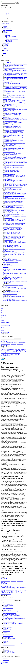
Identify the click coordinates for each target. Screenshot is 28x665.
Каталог (5, 27)
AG (1, 317)
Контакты (5, 32)
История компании (11, 36)
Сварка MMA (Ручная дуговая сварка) (12, 62)
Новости (5, 45)
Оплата (5, 31)
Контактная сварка (8, 206)
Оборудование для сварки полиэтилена (13, 205)
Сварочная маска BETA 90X (10, 294)
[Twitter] (3, 359)
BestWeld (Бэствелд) (5, 322)
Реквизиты (9, 40)
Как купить (9, 41)
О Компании (6, 35)
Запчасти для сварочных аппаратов (12, 227)
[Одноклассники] (4, 359)
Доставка (5, 44)
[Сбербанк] (6, 650)
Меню (4, 53)
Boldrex (2, 327)
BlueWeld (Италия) (5, 325)
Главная (5, 26)
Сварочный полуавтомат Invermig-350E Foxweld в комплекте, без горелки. (15, 301)
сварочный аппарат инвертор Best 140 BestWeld (15, 288)
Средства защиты (7, 188)
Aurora (2, 320)
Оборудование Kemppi (9, 251)
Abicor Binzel (4, 315)
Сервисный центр (7, 33)
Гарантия (5, 46)
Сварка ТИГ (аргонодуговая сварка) (12, 93)
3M (1, 310)
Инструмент (6, 215)
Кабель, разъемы (7, 178)
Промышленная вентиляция (10, 259)
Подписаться (17, 338)
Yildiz (2, 308)
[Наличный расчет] (8, 651)
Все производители (5, 332)
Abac (2, 312)
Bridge (2, 330)
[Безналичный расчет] (9, 652)
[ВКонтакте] (1, 359)
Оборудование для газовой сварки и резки (13, 118)
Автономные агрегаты (9, 152)
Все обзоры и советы (6, 347)
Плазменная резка (7, 105)
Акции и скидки (7, 30)
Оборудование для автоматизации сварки (13, 214)
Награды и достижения (12, 39)
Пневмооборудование (8, 145)
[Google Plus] (6, 359)
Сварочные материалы (9, 183)
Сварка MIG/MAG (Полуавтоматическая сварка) (15, 73)
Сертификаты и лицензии (12, 37)
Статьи (5, 48)
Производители (7, 28)
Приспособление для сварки (10, 154)
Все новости (4, 341)
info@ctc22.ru (7, 14)
